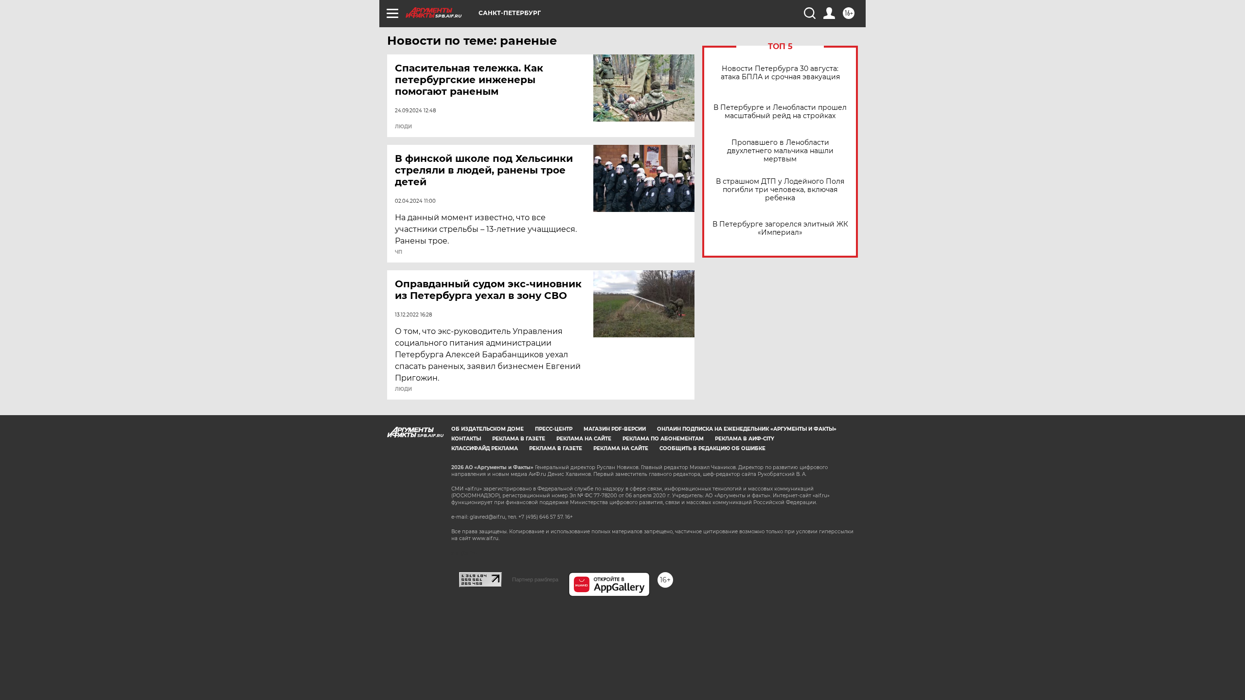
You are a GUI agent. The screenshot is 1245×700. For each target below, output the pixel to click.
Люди (403, 126)
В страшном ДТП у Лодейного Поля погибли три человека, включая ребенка (780, 189)
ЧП (398, 252)
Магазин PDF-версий (615, 429)
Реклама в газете (518, 439)
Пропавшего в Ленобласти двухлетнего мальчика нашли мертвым (780, 151)
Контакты (466, 439)
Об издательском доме (487, 429)
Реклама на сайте (583, 439)
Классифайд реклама (484, 448)
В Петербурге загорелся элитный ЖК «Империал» (780, 228)
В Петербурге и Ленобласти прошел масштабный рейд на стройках (780, 112)
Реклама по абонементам (663, 439)
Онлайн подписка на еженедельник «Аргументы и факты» (746, 429)
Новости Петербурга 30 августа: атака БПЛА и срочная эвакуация (780, 73)
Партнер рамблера (535, 579)
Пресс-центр (553, 429)
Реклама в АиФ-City (744, 439)
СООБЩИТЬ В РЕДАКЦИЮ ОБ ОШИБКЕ (712, 448)
